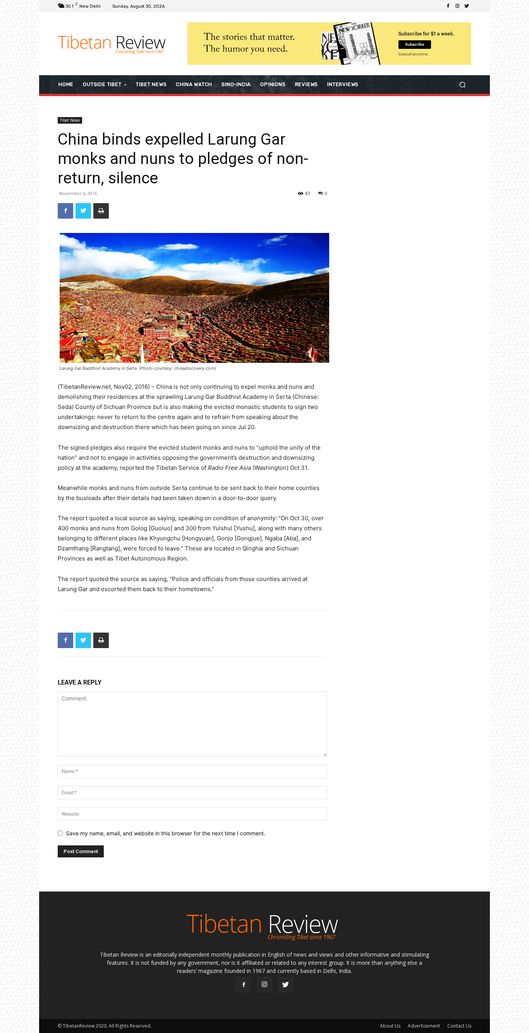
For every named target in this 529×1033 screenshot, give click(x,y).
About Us (390, 1026)
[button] (462, 84)
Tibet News (70, 120)
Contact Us (459, 1026)
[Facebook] (448, 6)
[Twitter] (466, 6)
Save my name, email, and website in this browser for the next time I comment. (165, 833)
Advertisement (424, 1026)
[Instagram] (457, 6)
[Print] (101, 211)
